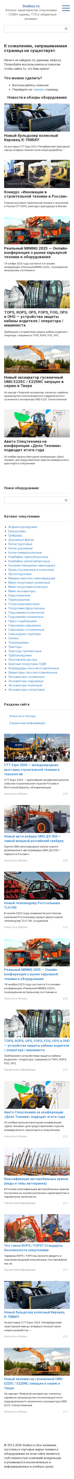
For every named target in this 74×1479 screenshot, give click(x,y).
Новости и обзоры (22, 716)
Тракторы (15, 647)
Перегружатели (19, 600)
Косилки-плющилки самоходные (31, 565)
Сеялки (13, 638)
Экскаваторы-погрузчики (26, 689)
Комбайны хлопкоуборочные (29, 561)
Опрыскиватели (19, 595)
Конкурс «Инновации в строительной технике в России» (36, 194)
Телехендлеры (18, 642)
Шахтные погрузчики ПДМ (27, 664)
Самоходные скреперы (24, 634)
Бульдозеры (17, 531)
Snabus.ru (30, 6)
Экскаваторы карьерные (26, 681)
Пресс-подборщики (22, 621)
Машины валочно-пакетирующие (31, 578)
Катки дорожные (20, 548)
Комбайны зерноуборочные (28, 557)
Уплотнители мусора (22, 660)
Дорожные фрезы (21, 540)
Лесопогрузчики (19, 574)
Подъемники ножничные (26, 617)
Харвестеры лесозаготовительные (32, 672)
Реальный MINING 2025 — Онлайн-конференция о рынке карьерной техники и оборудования (36, 252)
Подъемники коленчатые (26, 612)
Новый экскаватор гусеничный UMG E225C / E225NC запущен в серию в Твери (34, 381)
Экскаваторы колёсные (25, 685)
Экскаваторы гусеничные (26, 677)
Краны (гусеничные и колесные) (31, 570)
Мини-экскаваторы (22, 591)
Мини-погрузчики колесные (28, 587)
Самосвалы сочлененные (26, 630)
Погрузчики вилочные (24, 604)
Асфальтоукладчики (22, 527)
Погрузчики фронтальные (26, 608)
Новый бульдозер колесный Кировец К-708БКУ (31, 137)
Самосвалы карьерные (24, 625)
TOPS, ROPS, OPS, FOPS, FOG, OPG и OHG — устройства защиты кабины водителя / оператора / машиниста (36, 318)
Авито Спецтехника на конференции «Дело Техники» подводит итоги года (32, 445)
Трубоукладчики (20, 655)
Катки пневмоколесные (25, 552)
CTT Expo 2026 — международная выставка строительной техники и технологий (31, 769)
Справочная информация (27, 723)
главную (38, 89)
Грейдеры (15, 535)
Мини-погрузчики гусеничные (29, 582)
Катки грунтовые (20, 544)
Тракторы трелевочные (25, 651)
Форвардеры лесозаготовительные (33, 668)
